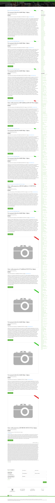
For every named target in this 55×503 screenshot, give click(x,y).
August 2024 (42, 36)
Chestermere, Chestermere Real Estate (27, 446)
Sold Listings (42, 13)
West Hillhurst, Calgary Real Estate (21, 459)
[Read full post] (23, 11)
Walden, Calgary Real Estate (16, 459)
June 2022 (42, 57)
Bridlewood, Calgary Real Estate (26, 445)
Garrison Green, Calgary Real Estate (31, 450)
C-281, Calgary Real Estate (36, 445)
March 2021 (42, 69)
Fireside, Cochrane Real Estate (13, 450)
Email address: (24, 473)
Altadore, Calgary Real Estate (13, 444)
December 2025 (43, 23)
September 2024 (43, 35)
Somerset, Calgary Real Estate (31, 457)
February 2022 (43, 60)
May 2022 (42, 58)
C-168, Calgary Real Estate (31, 445)
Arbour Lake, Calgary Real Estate (25, 444)
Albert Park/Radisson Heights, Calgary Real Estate (43, 81)
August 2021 (42, 65)
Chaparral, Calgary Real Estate (15, 446)
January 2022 (43, 61)
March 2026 (42, 20)
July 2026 (42, 17)
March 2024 (42, 40)
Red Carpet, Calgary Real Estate (25, 455)
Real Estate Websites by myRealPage (43, 495)
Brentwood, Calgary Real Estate (13, 445)
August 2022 (42, 55)
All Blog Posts (43, 11)
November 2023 (43, 43)
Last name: (36, 470)
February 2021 (43, 70)
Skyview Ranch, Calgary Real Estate (26, 457)
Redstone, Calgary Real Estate (30, 455)
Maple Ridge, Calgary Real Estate (31, 452)
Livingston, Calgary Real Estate (14, 452)
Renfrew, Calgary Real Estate (35, 455)
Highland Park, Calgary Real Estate (26, 451)
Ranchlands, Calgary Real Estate (13, 455)
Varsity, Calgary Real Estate (11, 459)
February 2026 (43, 21)
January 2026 (42, 22)
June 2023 (42, 47)
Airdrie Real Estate (43, 77)
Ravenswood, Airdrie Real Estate (19, 455)
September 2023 (43, 45)
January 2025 (42, 32)
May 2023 (42, 48)
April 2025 (42, 29)
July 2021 (42, 66)
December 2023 (43, 42)
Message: (23, 476)
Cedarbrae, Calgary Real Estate (10, 446)
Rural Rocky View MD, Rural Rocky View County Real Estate (24, 456)
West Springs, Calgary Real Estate (27, 459)
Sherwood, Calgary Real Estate (14, 457)
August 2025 (42, 26)
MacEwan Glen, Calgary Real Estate (20, 452)
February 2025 (43, 31)
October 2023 (43, 44)
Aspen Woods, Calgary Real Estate (31, 444)
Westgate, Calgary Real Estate (32, 459)
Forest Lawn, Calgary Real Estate (25, 450)
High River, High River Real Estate (20, 451)
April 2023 (42, 49)
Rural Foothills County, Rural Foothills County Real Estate (13, 456)
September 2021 (43, 64)
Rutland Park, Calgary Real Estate (31, 456)
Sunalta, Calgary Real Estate (23, 458)
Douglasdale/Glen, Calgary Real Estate (20, 449)
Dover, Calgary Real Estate (26, 449)
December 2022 (43, 52)
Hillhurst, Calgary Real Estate (31, 451)
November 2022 (43, 53)
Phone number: (37, 473)
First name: (24, 470)
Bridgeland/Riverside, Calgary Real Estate (19, 445)
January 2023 (43, 51)
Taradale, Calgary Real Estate (34, 458)
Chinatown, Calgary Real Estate (33, 446)
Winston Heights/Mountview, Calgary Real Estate (43, 345)
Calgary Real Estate (43, 111)
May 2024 (42, 38)
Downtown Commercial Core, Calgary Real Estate (33, 449)
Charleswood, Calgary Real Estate (21, 446)
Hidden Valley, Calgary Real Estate (14, 451)
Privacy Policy (38, 495)
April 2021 (42, 68)
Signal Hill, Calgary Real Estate (20, 457)
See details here (31, 16)
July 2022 (42, 56)
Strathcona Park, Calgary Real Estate (12, 458)
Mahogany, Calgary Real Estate (26, 452)
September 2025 (43, 25)
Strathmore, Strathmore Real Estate (18, 458)
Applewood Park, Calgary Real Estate (19, 444)
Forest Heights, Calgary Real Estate (19, 450)
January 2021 (42, 71)
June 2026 (42, 18)
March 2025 (42, 30)
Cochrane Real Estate (44, 134)
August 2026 (42, 16)
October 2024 (43, 34)
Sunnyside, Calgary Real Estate (28, 458)
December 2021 (43, 62)
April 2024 (42, 39)
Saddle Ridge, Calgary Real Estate (13, 14)
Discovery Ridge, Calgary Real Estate (14, 449)
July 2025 (42, 27)
